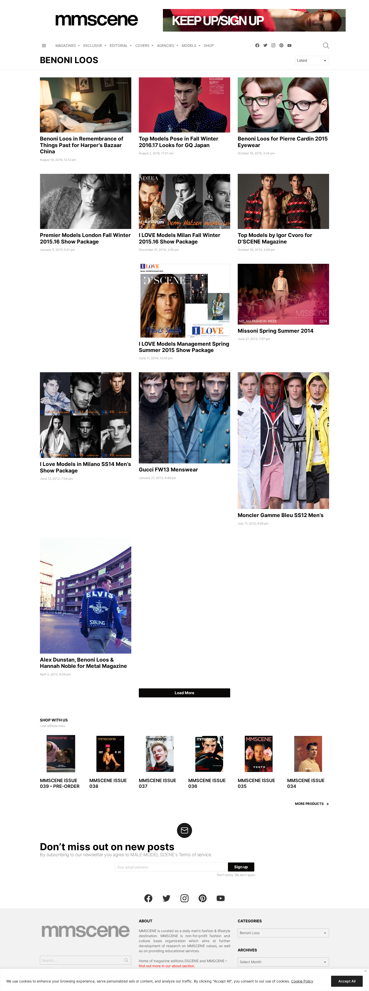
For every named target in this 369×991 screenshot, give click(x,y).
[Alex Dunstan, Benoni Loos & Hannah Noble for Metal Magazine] (85, 596)
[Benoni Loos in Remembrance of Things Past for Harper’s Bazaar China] (85, 105)
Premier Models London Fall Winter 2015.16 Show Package (85, 238)
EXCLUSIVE (92, 45)
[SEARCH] (326, 46)
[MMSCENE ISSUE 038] (110, 754)
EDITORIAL (119, 45)
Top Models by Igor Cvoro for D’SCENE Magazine (275, 238)
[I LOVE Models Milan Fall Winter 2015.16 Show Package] (184, 201)
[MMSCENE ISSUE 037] (160, 754)
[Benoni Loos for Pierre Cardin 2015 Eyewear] (283, 105)
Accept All (346, 981)
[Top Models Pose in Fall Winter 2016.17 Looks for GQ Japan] (184, 105)
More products (309, 804)
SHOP (209, 45)
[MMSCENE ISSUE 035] (259, 754)
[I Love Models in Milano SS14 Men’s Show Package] (85, 415)
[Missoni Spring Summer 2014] (283, 294)
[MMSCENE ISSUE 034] (308, 754)
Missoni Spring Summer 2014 (276, 331)
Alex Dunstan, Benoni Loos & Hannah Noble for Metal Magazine (83, 663)
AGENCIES (165, 45)
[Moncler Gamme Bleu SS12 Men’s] (283, 440)
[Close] (365, 971)
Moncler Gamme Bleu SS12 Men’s (281, 515)
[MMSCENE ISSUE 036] (209, 754)
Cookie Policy (302, 981)
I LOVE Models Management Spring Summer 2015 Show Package (184, 347)
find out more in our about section (166, 966)
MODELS (189, 45)
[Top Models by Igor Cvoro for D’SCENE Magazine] (283, 201)
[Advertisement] (85, 299)
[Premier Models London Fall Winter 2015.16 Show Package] (85, 201)
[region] (184, 980)
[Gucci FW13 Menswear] (184, 417)
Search (126, 961)
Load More (184, 692)
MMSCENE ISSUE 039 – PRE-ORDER (60, 783)
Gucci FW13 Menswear (168, 469)
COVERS (142, 45)
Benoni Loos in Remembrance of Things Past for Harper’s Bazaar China (81, 145)
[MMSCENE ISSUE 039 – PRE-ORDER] (61, 754)
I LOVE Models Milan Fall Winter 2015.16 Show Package (179, 238)
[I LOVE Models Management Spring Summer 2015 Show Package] (184, 301)
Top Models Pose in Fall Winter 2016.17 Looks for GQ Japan (178, 142)
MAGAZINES (65, 45)
